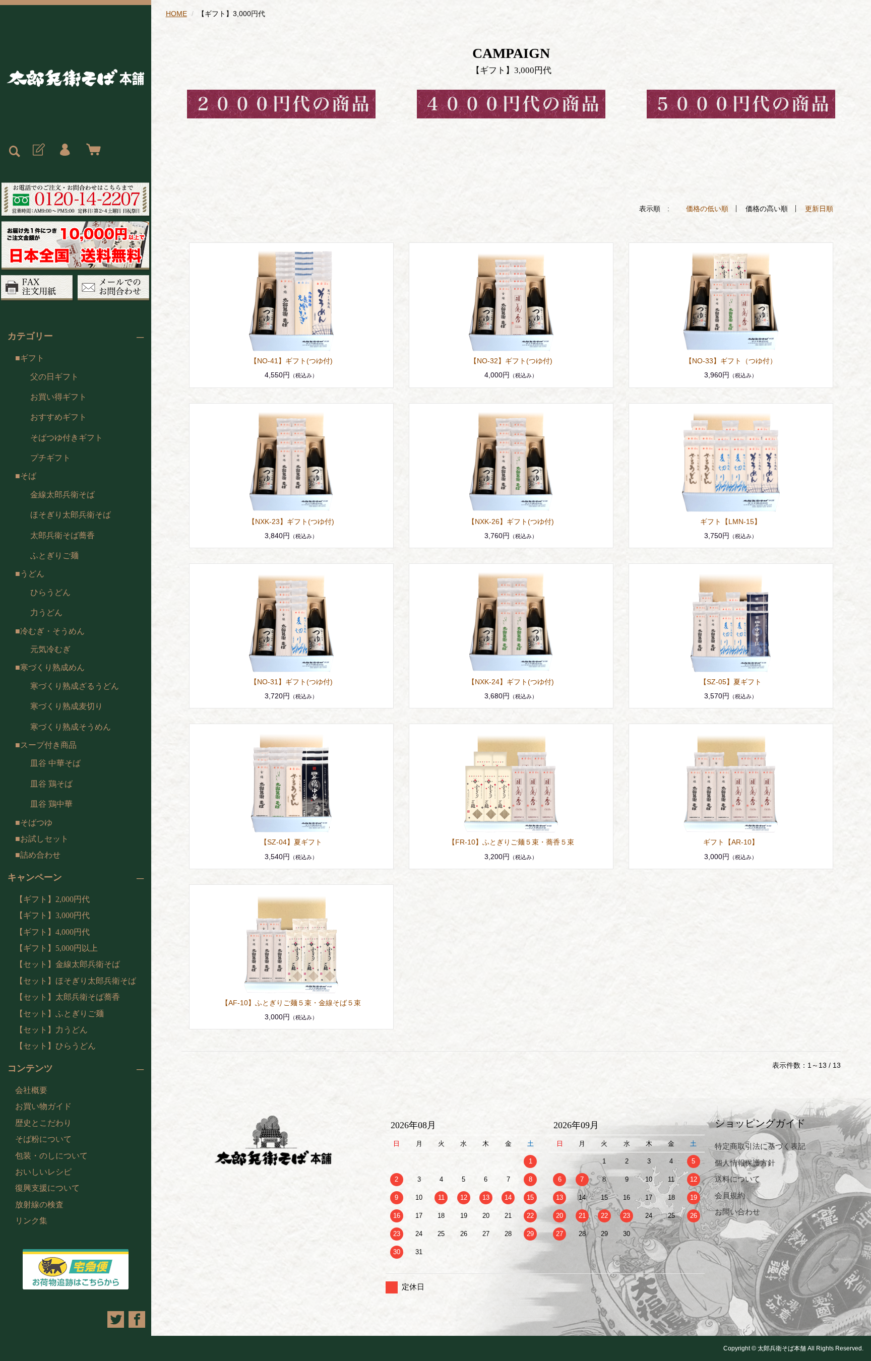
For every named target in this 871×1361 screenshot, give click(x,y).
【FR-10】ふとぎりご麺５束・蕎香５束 (511, 842)
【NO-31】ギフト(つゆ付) (291, 682)
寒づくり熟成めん (52, 667)
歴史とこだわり (43, 1123)
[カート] (91, 150)
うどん (32, 573)
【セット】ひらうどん (55, 1046)
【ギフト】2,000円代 (52, 899)
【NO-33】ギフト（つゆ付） (731, 361)
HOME (176, 14)
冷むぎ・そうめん (52, 631)
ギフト (32, 358)
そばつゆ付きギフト (66, 437)
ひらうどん (50, 592)
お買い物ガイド (43, 1106)
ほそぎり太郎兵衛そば (70, 514)
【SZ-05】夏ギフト (731, 682)
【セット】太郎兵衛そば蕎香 (67, 997)
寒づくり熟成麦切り (66, 706)
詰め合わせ (40, 855)
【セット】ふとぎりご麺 (59, 1013)
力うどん (46, 612)
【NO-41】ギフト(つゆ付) (291, 361)
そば (28, 476)
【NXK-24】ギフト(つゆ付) (511, 682)
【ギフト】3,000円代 (52, 915)
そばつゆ (36, 822)
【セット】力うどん (51, 1029)
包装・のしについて (51, 1155)
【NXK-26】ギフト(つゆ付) (511, 521)
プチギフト (50, 457)
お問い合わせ (737, 1211)
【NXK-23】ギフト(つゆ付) (291, 521)
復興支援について (47, 1188)
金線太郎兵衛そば (62, 494)
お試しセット (44, 838)
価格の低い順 (707, 209)
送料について (737, 1179)
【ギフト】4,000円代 (52, 932)
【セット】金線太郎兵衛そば (67, 964)
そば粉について (43, 1139)
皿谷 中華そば (55, 763)
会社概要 (31, 1090)
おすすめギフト (58, 417)
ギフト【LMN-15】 (730, 521)
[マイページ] (64, 150)
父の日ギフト (54, 376)
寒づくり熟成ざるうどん (74, 686)
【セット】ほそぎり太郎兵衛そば (75, 981)
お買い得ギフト (58, 397)
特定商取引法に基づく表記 (760, 1146)
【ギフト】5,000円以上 (56, 948)
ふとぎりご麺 (54, 555)
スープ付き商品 (48, 745)
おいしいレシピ (43, 1172)
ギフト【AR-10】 (731, 842)
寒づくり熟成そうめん (70, 727)
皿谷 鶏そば (51, 784)
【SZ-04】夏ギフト (291, 842)
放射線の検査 (39, 1204)
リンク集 (31, 1220)
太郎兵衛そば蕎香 (62, 535)
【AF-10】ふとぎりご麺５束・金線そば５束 (291, 1003)
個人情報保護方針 (745, 1162)
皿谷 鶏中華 (51, 804)
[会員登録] (37, 150)
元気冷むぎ (50, 649)
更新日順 (819, 209)
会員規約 (730, 1195)
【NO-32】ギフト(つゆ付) (511, 361)
